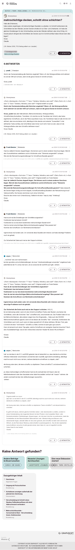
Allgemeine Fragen (11, 482)
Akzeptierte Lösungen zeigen (41, 465)
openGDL (46, 159)
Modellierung (10, 488)
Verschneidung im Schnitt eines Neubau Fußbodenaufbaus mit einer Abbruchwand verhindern (19, 502)
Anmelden (71, 3)
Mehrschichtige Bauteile (11, 54)
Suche (60, 3)
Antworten (65, 53)
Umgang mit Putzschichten (16, 485)
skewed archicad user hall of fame (58, 159)
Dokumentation (10, 496)
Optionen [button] (70, 11)
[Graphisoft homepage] (66, 533)
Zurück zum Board (12, 465)
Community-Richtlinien (54, 546)
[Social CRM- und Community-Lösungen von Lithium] (5, 539)
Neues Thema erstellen (62, 465)
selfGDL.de (39, 159)
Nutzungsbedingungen (37, 546)
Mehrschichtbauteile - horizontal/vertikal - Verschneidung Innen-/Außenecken (19, 513)
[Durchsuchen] (3, 3)
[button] (50, 53)
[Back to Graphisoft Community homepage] (12, 3)
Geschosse (10, 479)
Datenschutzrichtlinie (20, 546)
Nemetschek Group (50, 548)
